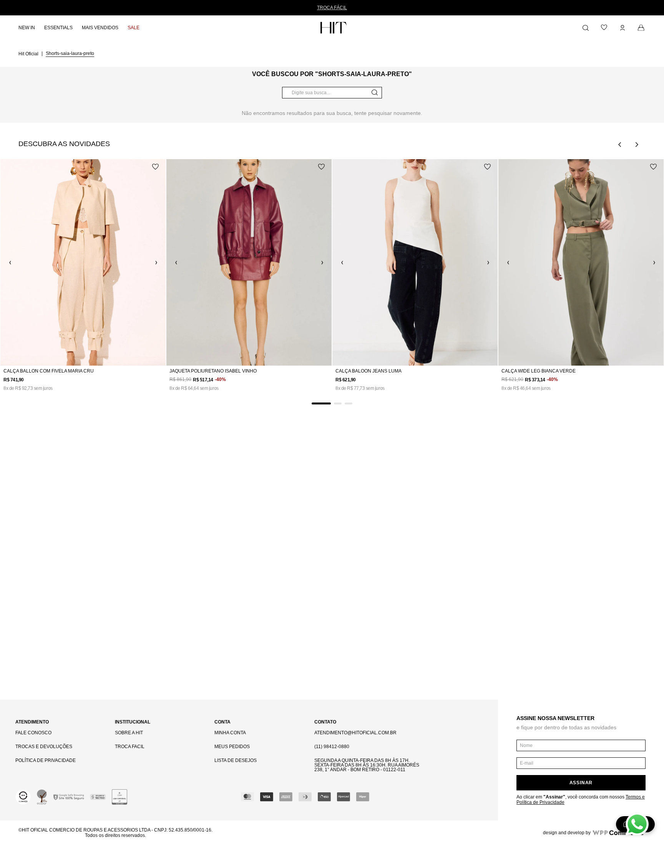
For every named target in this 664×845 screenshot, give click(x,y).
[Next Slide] (637, 144)
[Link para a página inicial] (29, 53)
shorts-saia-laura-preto (70, 53)
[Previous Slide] (620, 144)
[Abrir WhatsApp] (637, 824)
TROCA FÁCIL (332, 7)
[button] (321, 403)
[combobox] (332, 92)
